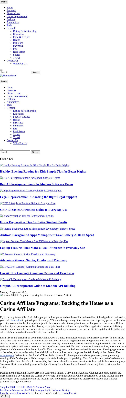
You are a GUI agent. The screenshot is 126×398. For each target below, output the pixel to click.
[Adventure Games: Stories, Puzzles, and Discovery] (27, 254)
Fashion (11, 19)
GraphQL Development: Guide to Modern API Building (37, 285)
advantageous (7, 355)
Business (11, 10)
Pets (15, 48)
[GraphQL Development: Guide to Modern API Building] (30, 279)
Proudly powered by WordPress (16, 393)
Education (18, 34)
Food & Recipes (21, 37)
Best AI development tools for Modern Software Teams (36, 184)
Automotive (13, 22)
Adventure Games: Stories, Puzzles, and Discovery (33, 260)
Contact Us (12, 60)
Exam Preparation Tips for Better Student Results (33, 222)
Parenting (18, 45)
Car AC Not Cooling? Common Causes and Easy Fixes (37, 273)
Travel (16, 57)
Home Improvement (17, 16)
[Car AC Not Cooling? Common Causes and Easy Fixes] (30, 266)
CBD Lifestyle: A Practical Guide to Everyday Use (33, 209)
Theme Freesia (68, 393)
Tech (9, 25)
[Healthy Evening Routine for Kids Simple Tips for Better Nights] (34, 165)
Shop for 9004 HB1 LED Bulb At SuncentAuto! (25, 387)
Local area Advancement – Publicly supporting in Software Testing (34, 390)
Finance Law (13, 13)
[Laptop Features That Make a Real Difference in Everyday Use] (34, 241)
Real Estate (19, 51)
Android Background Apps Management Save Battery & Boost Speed (47, 235)
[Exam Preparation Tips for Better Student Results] (26, 215)
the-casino (16, 320)
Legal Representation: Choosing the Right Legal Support (38, 197)
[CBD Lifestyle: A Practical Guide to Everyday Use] (27, 203)
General (11, 28)
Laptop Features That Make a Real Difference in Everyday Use (42, 247)
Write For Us (20, 63)
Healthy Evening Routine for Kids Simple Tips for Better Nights (43, 171)
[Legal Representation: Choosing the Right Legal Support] (31, 190)
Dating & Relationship (24, 31)
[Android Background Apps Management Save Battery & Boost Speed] (37, 228)
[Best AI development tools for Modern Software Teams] (30, 177)
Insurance (18, 42)
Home (10, 7)
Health (16, 40)
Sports (16, 54)
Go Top (4, 396)
